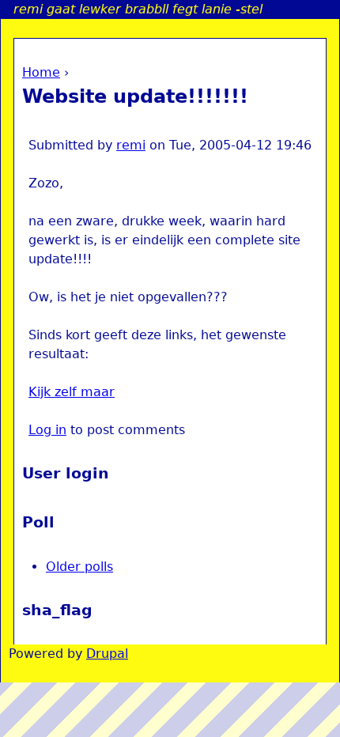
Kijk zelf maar (71, 391)
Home (41, 72)
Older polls (79, 566)
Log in (47, 429)
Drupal (107, 653)
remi (130, 145)
